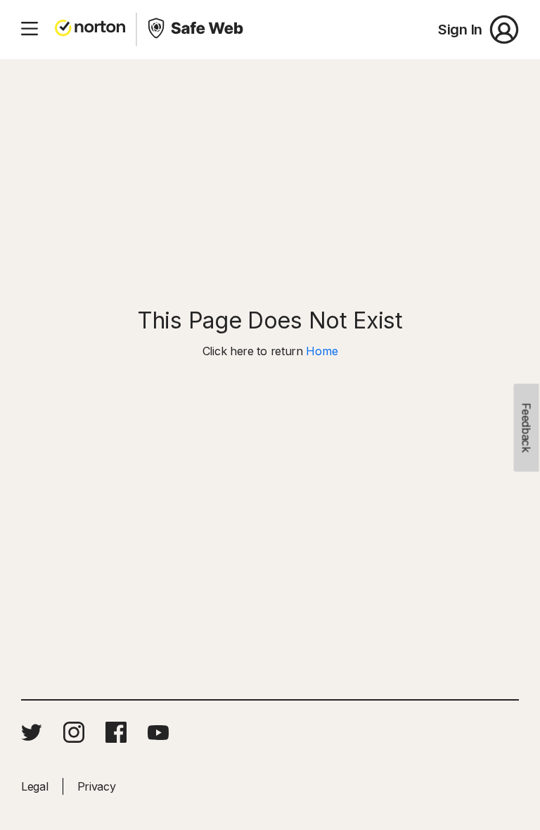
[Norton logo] (90, 29)
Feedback (527, 428)
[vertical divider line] (136, 29)
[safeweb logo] (197, 29)
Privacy (96, 786)
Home (322, 351)
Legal (35, 786)
